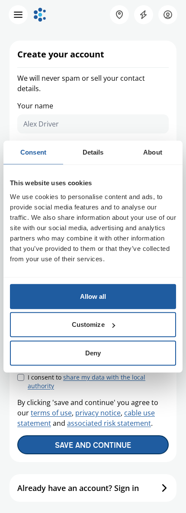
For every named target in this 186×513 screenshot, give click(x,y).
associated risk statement (109, 423)
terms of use (51, 413)
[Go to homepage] (40, 15)
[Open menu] (18, 14)
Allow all (93, 296)
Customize (88, 324)
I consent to (86, 381)
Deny (93, 352)
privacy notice (98, 413)
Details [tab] (93, 152)
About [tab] (152, 152)
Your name (35, 106)
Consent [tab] (33, 152)
